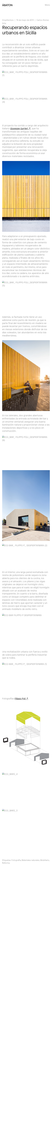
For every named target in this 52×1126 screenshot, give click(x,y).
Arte (4, 23)
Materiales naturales (30, 860)
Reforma (6, 863)
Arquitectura (7, 20)
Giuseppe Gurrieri (19, 128)
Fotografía (16, 860)
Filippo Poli (20, 698)
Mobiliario (44, 860)
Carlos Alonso (43, 20)
